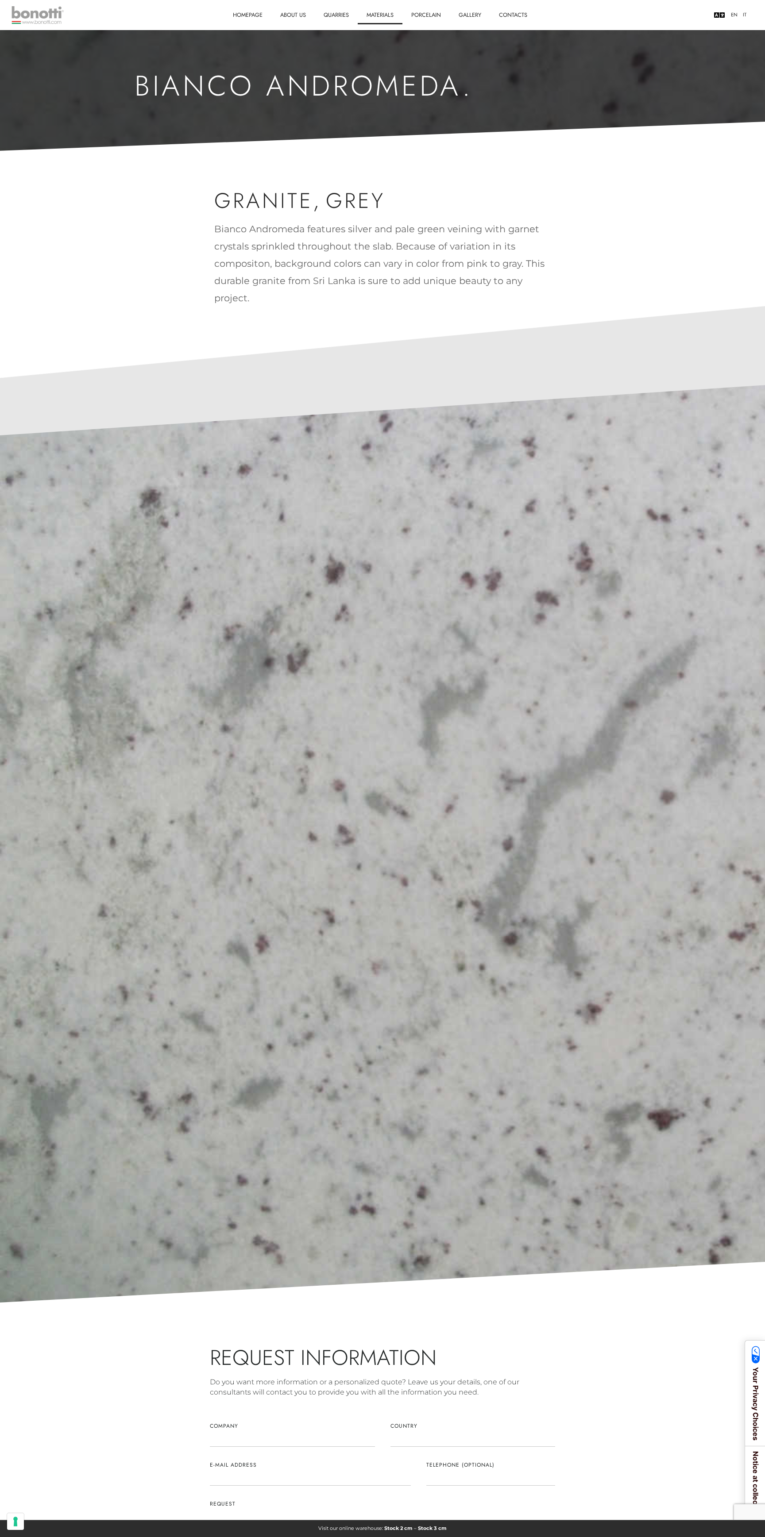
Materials (380, 15)
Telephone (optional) (460, 1465)
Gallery (470, 15)
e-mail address (233, 1465)
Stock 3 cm (432, 1528)
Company (224, 1426)
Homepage (248, 15)
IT (744, 14)
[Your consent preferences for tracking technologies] (15, 1521)
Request (223, 1503)
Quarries (336, 15)
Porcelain (426, 15)
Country (403, 1426)
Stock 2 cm (398, 1528)
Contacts (513, 15)
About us (293, 15)
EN (734, 14)
